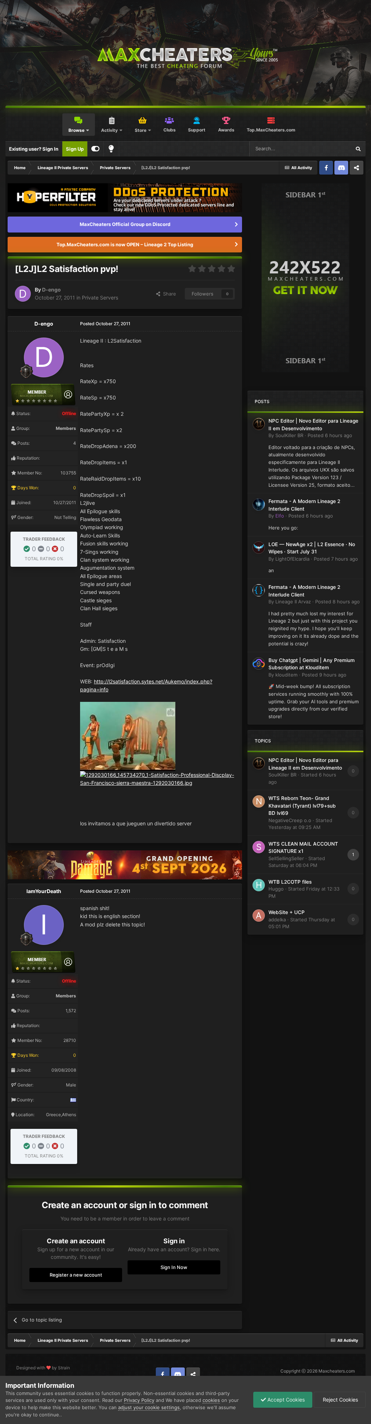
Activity (109, 130)
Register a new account (76, 1275)
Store (140, 130)
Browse (76, 130)
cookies (211, 1400)
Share (168, 294)
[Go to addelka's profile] (259, 915)
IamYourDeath (43, 891)
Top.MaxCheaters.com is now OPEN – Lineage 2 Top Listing (125, 244)
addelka (277, 919)
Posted (330, 435)
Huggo (276, 889)
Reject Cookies (339, 1399)
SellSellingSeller (286, 858)
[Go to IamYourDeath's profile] (44, 925)
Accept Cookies (285, 1399)
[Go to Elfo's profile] (259, 504)
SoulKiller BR (289, 435)
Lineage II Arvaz (293, 601)
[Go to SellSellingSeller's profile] (259, 847)
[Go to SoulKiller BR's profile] (259, 424)
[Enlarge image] (127, 736)
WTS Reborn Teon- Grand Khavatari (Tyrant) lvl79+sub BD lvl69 (302, 805)
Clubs (169, 130)
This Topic (330, 148)
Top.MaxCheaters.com (271, 130)
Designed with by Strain (43, 1367)
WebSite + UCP (286, 912)
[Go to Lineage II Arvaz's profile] (259, 590)
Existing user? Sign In (33, 149)
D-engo (51, 289)
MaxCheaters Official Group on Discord (125, 224)
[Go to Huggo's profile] (259, 885)
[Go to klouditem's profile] (259, 663)
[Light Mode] (111, 148)
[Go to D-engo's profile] (23, 294)
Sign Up (75, 149)
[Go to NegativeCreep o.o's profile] (259, 801)
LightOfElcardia (292, 559)
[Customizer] (95, 148)
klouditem (286, 675)
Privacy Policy (139, 1400)
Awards (226, 130)
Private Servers (100, 297)
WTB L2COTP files (290, 882)
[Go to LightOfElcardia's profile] (259, 547)
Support (196, 130)
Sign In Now (174, 1267)
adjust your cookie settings (149, 1407)
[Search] (358, 148)
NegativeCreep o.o (289, 820)
